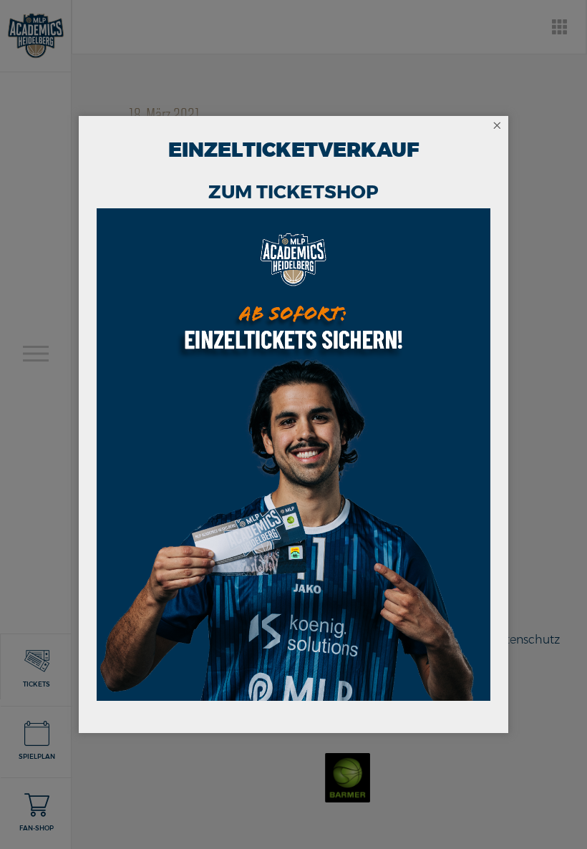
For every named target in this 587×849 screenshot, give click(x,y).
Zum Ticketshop (293, 191)
